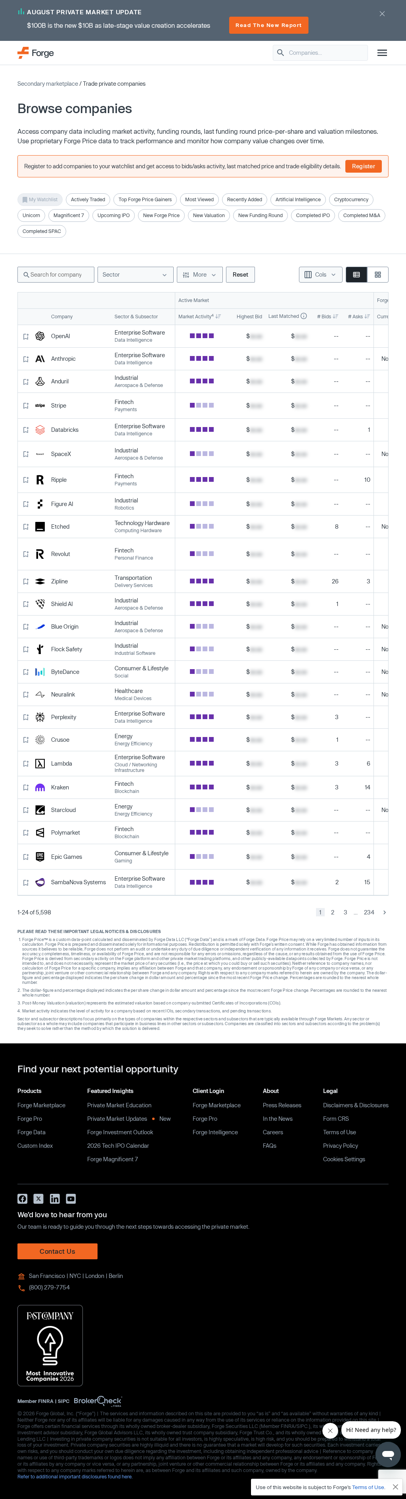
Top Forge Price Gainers (145, 199)
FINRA (46, 1400)
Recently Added (244, 199)
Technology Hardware (142, 523)
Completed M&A (361, 215)
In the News (278, 1118)
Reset (240, 274)
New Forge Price (161, 215)
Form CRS (336, 1118)
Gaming (123, 860)
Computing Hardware (138, 530)
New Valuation (209, 215)
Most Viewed (199, 199)
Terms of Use (339, 1132)
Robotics (124, 507)
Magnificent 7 (69, 215)
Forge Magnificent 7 (112, 1159)
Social (121, 675)
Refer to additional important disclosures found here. (75, 1476)
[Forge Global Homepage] (35, 52)
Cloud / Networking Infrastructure (136, 767)
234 (369, 912)
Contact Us (57, 1251)
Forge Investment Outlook (120, 1132)
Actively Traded (88, 199)
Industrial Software (135, 653)
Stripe (58, 405)
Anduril (60, 381)
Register (363, 166)
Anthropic (63, 359)
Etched (60, 526)
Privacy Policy (340, 1145)
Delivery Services (134, 585)
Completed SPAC (42, 231)
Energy (123, 736)
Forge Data (31, 1132)
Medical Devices (133, 698)
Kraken (60, 787)
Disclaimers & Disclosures (356, 1105)
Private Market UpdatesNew (128, 1118)
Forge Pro (29, 1118)
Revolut (60, 554)
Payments (126, 409)
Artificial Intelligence (298, 199)
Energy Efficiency (133, 743)
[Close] (396, 1487)
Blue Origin (65, 626)
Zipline (59, 581)
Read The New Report (269, 25)
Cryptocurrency (351, 199)
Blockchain (127, 791)
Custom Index (35, 1145)
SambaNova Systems (78, 882)
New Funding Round (260, 215)
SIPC (63, 1400)
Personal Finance (134, 557)
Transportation (133, 578)
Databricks (65, 430)
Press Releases (282, 1105)
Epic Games (66, 857)
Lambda (61, 763)
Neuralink (63, 694)
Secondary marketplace (47, 83)
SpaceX (61, 454)
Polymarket (65, 832)
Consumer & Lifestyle (142, 668)
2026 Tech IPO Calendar (118, 1145)
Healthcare (129, 691)
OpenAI (60, 336)
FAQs (269, 1145)
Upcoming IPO (114, 215)
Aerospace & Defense (139, 385)
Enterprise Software (140, 332)
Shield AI (62, 604)
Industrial (126, 378)
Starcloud (63, 810)
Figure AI (62, 504)
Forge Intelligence (215, 1132)
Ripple (59, 480)
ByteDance (65, 672)
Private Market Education (119, 1105)
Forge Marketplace (41, 1105)
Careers (273, 1132)
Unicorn (31, 215)
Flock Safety (66, 649)
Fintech (124, 402)
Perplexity (63, 717)
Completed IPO (313, 215)
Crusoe (60, 740)
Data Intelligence (133, 340)
